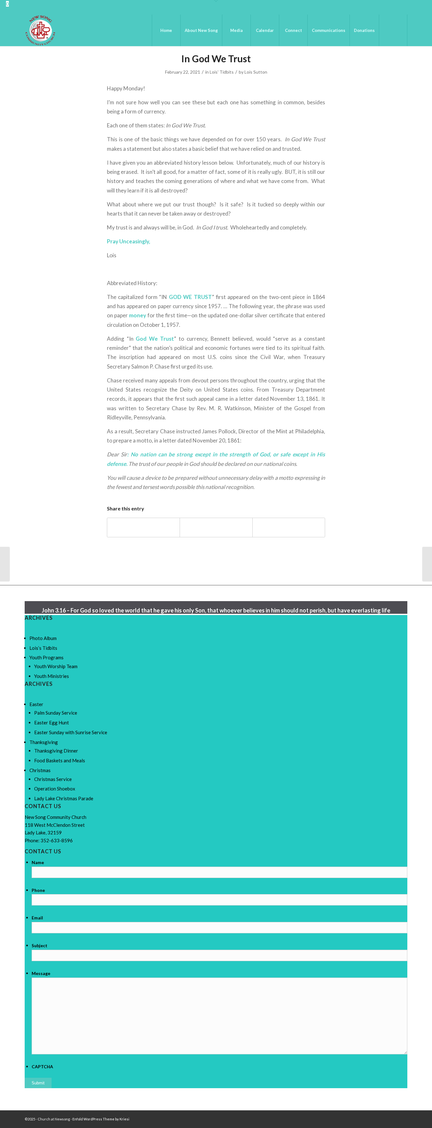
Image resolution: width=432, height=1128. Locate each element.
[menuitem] (166, 30)
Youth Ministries (51, 676)
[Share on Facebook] (143, 527)
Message (41, 973)
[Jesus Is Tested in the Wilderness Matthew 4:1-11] (5, 564)
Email (37, 917)
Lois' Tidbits (222, 72)
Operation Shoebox (54, 788)
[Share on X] (216, 527)
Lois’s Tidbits (43, 648)
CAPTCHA (42, 1066)
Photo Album (43, 638)
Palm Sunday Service (55, 713)
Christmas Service (53, 779)
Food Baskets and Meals (59, 760)
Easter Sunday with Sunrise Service (70, 732)
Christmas (40, 770)
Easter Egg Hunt (51, 722)
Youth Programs (46, 657)
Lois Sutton (255, 72)
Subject (39, 945)
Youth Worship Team (55, 666)
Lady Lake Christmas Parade (63, 798)
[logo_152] (40, 30)
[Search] (393, 30)
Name (38, 862)
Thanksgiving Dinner (56, 750)
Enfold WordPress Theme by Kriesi (100, 1119)
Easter (36, 704)
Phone (38, 890)
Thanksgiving (43, 742)
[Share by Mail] (289, 527)
